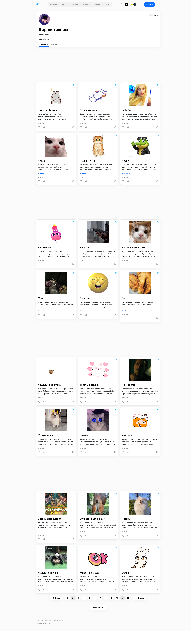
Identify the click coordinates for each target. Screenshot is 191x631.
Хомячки (127, 435)
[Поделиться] (44, 127)
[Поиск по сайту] (121, 4)
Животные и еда (89, 572)
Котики (42, 160)
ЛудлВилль (44, 247)
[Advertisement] (98, 63)
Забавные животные (134, 247)
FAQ (107, 4)
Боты (64, 4)
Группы (97, 4)
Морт (41, 298)
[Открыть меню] (67, 620)
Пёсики (126, 518)
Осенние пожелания (49, 518)
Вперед (141, 598)
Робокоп (85, 247)
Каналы (53, 4)
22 (128, 598)
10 (117, 598)
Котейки (84, 435)
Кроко (125, 160)
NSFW (155, 15)
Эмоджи (85, 298)
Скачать (86, 4)
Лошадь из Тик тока (49, 384)
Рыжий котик (88, 160)
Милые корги (45, 435)
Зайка (125, 572)
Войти (151, 4)
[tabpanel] (98, 354)
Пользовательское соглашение (47, 620)
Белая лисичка (88, 110)
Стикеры (74, 4)
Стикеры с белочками (92, 518)
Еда (124, 298)
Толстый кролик (89, 384)
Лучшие (54, 44)
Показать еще (99, 607)
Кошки (41, 173)
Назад (57, 598)
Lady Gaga (127, 110)
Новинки (44, 44)
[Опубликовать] (126, 4)
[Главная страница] (37, 4)
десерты (126, 310)
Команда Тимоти (47, 110)
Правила (62, 620)
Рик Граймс (128, 384)
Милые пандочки (48, 572)
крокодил (126, 173)
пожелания (43, 531)
